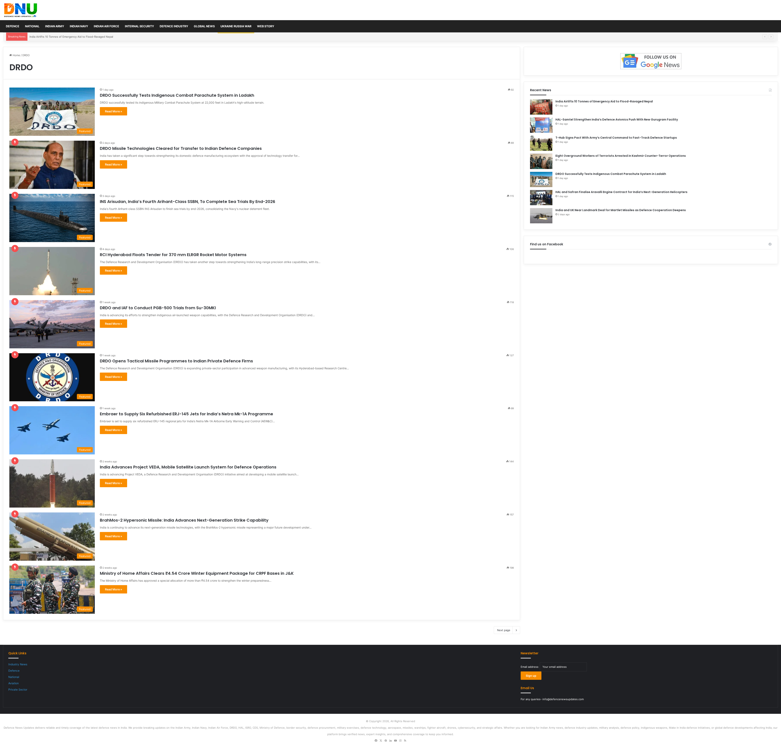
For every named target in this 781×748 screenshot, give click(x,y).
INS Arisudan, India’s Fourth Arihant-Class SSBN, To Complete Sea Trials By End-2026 (187, 201)
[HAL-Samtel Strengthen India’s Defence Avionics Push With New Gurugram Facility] (541, 125)
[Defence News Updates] (20, 10)
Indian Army (54, 26)
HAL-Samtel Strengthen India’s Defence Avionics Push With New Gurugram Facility (81, 36)
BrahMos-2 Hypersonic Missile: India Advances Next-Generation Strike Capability (184, 520)
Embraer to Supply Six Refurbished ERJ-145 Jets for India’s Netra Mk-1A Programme (186, 414)
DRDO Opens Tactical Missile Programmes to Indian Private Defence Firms (176, 361)
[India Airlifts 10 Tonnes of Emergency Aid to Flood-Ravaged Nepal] (541, 107)
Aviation (13, 683)
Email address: (530, 666)
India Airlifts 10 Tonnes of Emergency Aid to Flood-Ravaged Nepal (604, 101)
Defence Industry (174, 26)
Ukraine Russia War (235, 26)
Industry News (17, 664)
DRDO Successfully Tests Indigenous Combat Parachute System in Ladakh (177, 95)
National (32, 26)
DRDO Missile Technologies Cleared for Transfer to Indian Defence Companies (181, 148)
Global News (204, 26)
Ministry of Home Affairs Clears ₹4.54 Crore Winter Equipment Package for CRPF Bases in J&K (197, 573)
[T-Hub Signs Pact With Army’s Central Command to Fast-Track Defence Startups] (541, 143)
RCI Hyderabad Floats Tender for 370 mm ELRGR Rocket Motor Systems (173, 255)
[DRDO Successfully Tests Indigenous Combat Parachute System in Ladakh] (541, 179)
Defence (12, 26)
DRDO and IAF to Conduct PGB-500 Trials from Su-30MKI (158, 308)
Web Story (265, 26)
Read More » (113, 111)
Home (16, 55)
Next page (503, 630)
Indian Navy (79, 26)
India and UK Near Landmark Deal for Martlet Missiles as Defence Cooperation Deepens (620, 210)
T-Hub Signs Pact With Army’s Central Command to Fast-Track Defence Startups (616, 138)
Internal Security (139, 26)
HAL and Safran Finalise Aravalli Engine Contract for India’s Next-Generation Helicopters (621, 192)
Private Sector (17, 689)
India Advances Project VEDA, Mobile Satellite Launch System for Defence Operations (188, 467)
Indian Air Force (106, 26)
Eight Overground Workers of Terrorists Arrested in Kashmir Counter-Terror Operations (620, 156)
